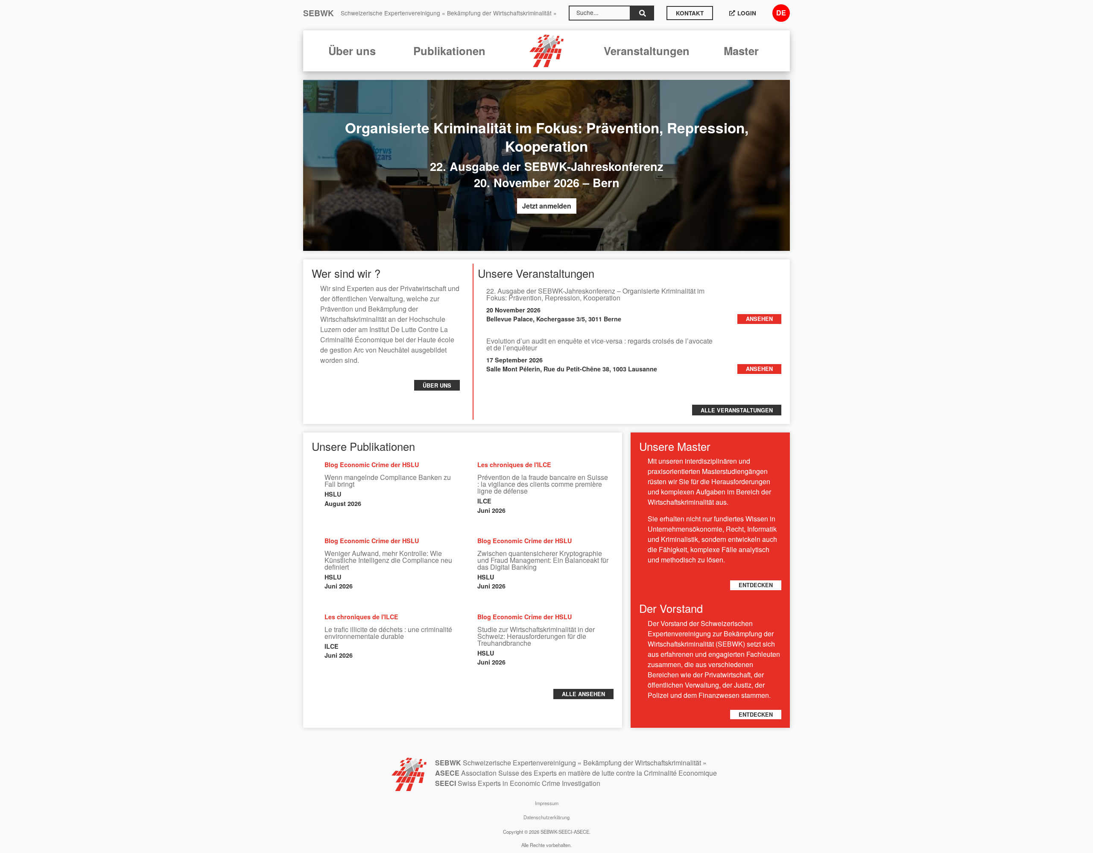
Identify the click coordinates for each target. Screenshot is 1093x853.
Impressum (546, 803)
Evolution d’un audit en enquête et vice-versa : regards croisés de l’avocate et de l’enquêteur (599, 344)
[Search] (642, 13)
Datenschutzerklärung (546, 817)
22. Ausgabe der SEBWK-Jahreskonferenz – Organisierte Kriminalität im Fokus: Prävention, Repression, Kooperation (595, 294)
